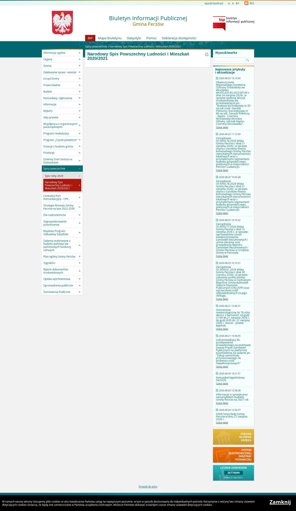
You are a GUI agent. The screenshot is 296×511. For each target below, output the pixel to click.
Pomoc (151, 38)
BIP (90, 38)
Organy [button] (47, 59)
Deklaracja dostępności (179, 38)
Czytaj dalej (222, 127)
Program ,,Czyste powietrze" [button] (60, 140)
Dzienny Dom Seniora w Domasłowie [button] (57, 160)
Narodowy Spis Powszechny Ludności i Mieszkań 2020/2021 (145, 46)
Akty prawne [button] (50, 117)
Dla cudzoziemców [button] (54, 215)
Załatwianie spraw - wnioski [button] (59, 72)
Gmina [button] (47, 65)
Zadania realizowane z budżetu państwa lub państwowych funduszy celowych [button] (57, 245)
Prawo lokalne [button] (51, 85)
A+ (237, 3)
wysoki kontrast (214, 3)
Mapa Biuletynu (110, 38)
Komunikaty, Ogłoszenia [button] (57, 98)
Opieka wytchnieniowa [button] (56, 279)
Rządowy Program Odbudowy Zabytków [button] (55, 232)
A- (229, 3)
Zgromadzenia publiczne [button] (58, 285)
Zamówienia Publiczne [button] (56, 292)
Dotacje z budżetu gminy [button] (58, 146)
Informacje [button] (49, 104)
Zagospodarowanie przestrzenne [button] (55, 223)
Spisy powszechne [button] (54, 168)
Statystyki (134, 38)
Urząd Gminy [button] (51, 78)
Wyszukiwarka (226, 52)
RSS (251, 3)
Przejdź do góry (148, 486)
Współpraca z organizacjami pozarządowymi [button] (60, 125)
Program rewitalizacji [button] (56, 133)
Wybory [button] (47, 111)
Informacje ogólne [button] (54, 52)
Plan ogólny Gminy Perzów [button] (59, 256)
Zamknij (280, 501)
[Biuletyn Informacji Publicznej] (233, 30)
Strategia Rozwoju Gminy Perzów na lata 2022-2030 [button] (59, 207)
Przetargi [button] (48, 152)
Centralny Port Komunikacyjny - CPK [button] (55, 197)
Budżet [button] (47, 91)
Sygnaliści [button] (49, 262)
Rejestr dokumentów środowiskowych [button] (55, 271)
